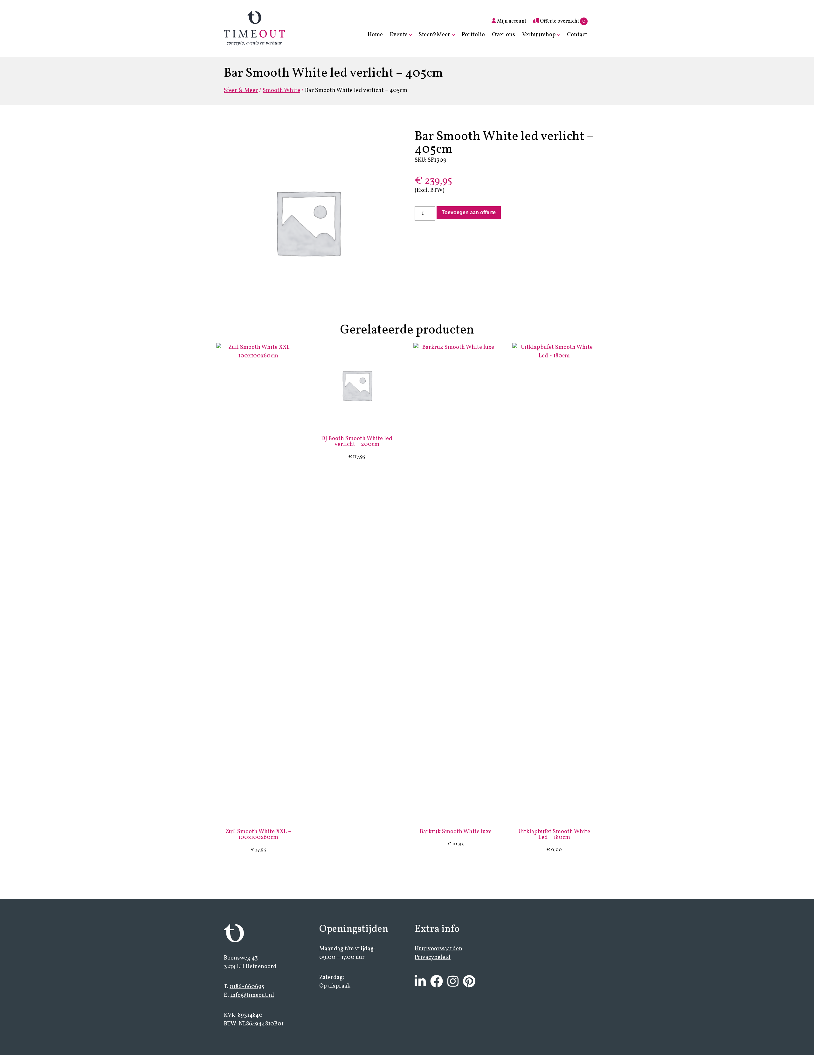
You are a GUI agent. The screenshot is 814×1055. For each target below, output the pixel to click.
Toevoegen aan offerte (469, 212)
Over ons (503, 35)
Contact (577, 35)
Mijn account (511, 21)
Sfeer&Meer (434, 35)
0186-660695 (247, 987)
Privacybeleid (433, 957)
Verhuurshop (539, 35)
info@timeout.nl (252, 995)
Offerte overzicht (562, 21)
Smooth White (281, 91)
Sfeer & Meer (241, 91)
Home (375, 35)
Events (399, 35)
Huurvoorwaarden (438, 949)
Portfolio (473, 35)
